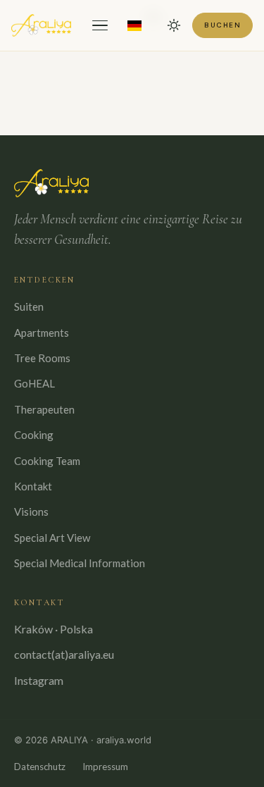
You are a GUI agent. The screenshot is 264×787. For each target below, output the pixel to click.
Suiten (29, 306)
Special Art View (52, 537)
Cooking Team (47, 460)
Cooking (34, 434)
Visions (31, 511)
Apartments (41, 332)
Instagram (38, 680)
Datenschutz (39, 766)
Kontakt (33, 486)
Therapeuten (44, 409)
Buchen (222, 25)
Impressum (105, 766)
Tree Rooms (42, 358)
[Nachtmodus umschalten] (174, 25)
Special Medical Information (79, 563)
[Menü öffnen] (100, 25)
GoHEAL (34, 383)
